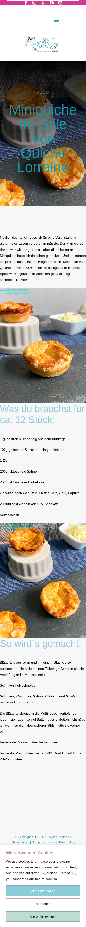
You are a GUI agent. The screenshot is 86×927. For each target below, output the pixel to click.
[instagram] (34, 3)
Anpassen (43, 904)
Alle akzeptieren (43, 891)
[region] (43, 886)
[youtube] (52, 3)
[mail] (60, 3)
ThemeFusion (20, 842)
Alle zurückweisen (43, 917)
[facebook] (26, 3)
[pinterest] (43, 3)
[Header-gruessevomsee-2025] (43, 35)
